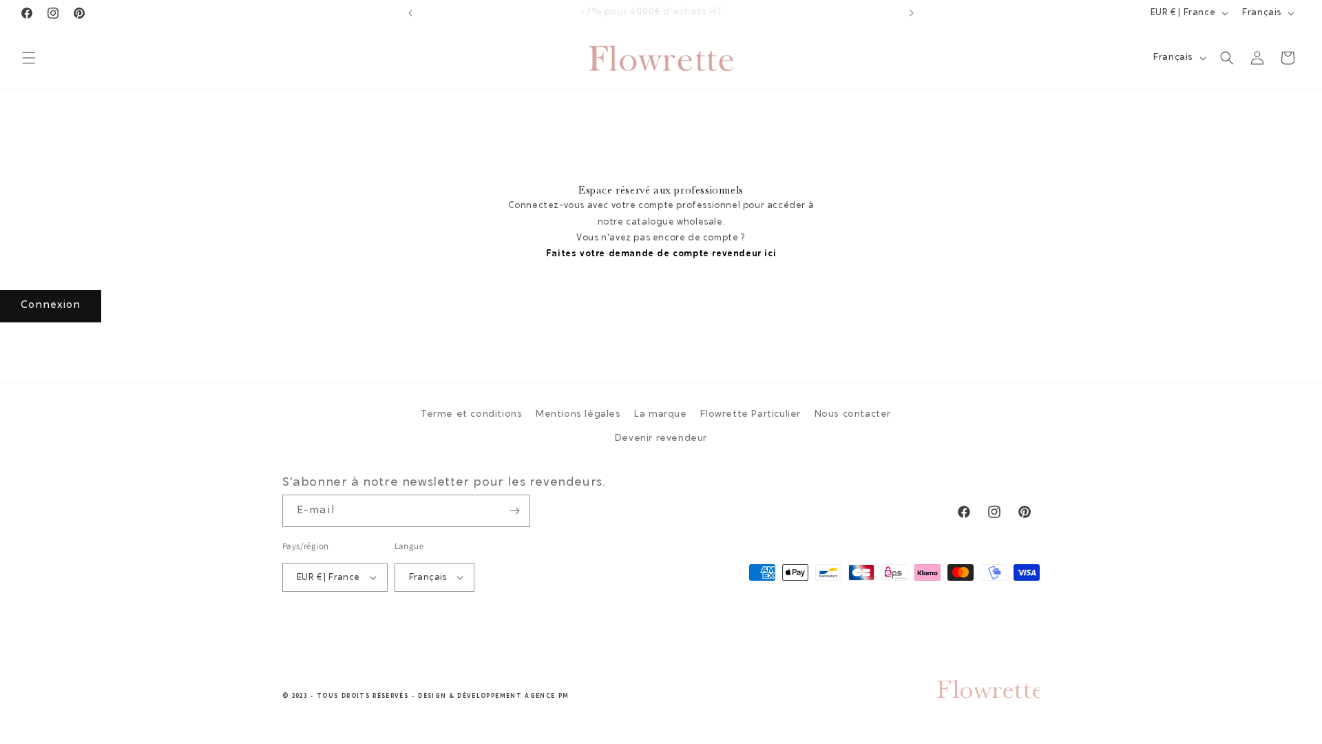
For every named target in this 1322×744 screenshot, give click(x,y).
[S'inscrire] (514, 511)
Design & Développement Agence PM (493, 696)
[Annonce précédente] (410, 13)
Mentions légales (578, 415)
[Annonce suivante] (911, 13)
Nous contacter (853, 415)
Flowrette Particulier (750, 415)
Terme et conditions (471, 415)
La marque (660, 415)
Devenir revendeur (661, 439)
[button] (29, 58)
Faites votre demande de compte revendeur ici (661, 253)
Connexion (51, 305)
